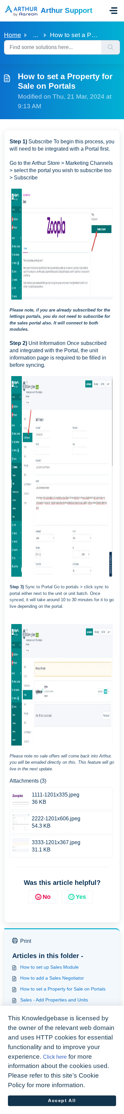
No (47, 897)
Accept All (62, 1100)
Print (25, 941)
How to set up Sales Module (49, 967)
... (35, 34)
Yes (81, 897)
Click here (55, 1057)
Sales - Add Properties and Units (54, 999)
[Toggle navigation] (113, 11)
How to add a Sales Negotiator (52, 978)
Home (12, 34)
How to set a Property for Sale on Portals (62, 989)
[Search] (110, 47)
